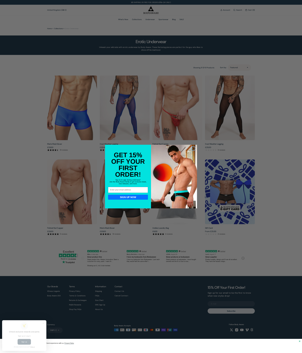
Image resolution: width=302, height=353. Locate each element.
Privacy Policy (69, 343)
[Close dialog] (193, 149)
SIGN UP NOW (128, 197)
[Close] (299, 341)
